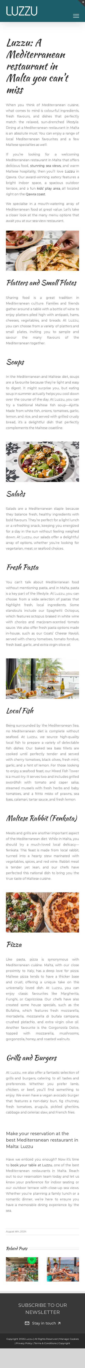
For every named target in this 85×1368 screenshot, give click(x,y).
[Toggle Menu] (76, 16)
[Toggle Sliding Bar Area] (81, 3)
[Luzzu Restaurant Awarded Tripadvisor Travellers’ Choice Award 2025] (22, 1269)
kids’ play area (48, 188)
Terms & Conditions (45, 1343)
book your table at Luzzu (31, 1165)
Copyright (64, 1343)
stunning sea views (45, 166)
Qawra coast (35, 194)
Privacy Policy (24, 1343)
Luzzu (70, 171)
